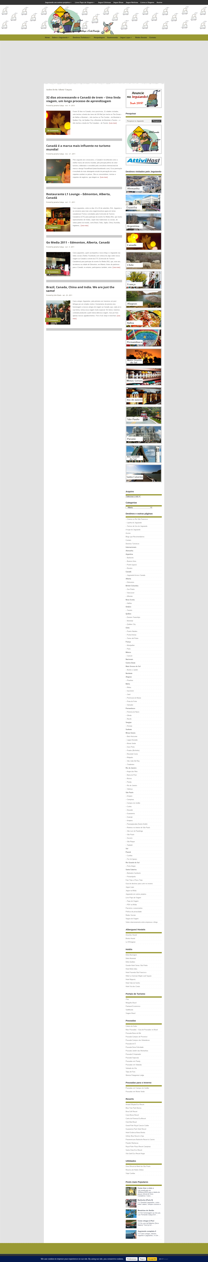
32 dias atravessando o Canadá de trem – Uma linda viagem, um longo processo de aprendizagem (83, 99)
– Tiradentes (130, 764)
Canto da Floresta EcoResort (136, 1118)
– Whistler (129, 596)
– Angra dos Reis (132, 771)
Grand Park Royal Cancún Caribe (137, 1125)
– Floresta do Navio (132, 712)
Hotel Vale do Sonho (133, 983)
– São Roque (130, 841)
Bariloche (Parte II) (145, 1200)
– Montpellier (130, 645)
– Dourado (129, 810)
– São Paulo (130, 834)
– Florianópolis (131, 877)
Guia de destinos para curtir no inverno (139, 884)
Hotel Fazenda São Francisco (136, 972)
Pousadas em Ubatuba (134, 1065)
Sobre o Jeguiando (60, 37)
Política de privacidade (134, 912)
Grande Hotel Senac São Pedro (137, 965)
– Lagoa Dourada (131, 740)
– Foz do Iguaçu (131, 859)
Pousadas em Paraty (133, 1061)
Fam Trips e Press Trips (134, 880)
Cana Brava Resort (132, 1115)
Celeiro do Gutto (131, 1026)
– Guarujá (129, 817)
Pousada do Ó (131, 1044)
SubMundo (129, 1010)
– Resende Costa (132, 754)
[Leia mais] (112, 123)
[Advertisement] (104, 59)
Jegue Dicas (118, 2)
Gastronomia (112, 37)
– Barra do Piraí (131, 775)
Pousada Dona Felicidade (134, 1047)
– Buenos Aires (131, 561)
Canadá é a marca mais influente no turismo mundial (78, 147)
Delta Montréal (131, 958)
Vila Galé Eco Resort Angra (135, 1153)
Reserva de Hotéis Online (134, 1170)
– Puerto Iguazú (131, 565)
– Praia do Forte (131, 701)
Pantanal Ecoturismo (133, 1006)
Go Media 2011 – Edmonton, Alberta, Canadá (78, 242)
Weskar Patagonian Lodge (135, 1075)
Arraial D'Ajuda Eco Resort (135, 1104)
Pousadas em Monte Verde (135, 1091)
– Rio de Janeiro (131, 785)
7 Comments (53, 320)
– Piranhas (129, 680)
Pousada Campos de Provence (136, 1037)
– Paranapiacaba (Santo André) (136, 824)
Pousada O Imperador (133, 1054)
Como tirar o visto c (146, 1188)
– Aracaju (129, 726)
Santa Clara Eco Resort (134, 1150)
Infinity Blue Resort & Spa (135, 1136)
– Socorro (129, 838)
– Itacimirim (130, 691)
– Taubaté (129, 845)
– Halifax (129, 603)
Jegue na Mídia (131, 891)
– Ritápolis (129, 757)
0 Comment (53, 227)
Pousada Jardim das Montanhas (137, 1051)
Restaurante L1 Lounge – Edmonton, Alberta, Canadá (78, 196)
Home (47, 37)
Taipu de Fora (130, 1072)
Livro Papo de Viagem (84, 2)
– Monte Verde (131, 743)
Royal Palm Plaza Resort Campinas (138, 1146)
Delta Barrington (131, 955)
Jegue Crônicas (104, 2)
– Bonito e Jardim (132, 670)
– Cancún (129, 656)
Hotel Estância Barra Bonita (135, 1132)
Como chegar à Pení (146, 1221)
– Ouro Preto (130, 747)
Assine (159, 2)
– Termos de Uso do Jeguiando (136, 526)
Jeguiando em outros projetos (58, 2)
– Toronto (129, 610)
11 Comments (52, 272)
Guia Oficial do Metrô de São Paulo (138, 1166)
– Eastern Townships (133, 617)
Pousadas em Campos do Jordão (137, 1088)
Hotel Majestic (131, 979)
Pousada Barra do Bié (133, 1033)
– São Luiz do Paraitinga (134, 831)
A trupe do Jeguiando (133, 530)
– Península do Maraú (133, 698)
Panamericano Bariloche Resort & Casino (140, 1139)
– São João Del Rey (133, 761)
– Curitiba (129, 855)
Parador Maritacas (132, 1143)
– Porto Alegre (131, 866)
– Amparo (129, 796)
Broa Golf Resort (131, 1111)
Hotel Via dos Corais (133, 986)
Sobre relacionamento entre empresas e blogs (142, 922)
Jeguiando (58, 19)
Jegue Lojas (126, 37)
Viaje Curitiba (130, 1173)
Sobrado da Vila (131, 1068)
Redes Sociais (141, 37)
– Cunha (128, 806)
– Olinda (128, 715)
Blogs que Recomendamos (135, 537)
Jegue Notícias (132, 2)
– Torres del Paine (132, 638)
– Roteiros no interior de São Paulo (138, 827)
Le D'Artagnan (130, 942)
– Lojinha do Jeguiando (134, 523)
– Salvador (129, 705)
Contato (152, 37)
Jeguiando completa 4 (147, 1231)
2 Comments (53, 179)
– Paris (128, 649)
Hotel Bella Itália (131, 969)
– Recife (128, 719)
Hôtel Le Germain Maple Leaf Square (138, 976)
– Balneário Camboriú (133, 873)
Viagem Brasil (130, 1013)
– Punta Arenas (131, 635)
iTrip (127, 999)
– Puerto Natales (131, 631)
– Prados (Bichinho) (132, 750)
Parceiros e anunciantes (134, 908)
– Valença (129, 789)
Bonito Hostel (130, 938)
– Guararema (130, 813)
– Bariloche (129, 558)
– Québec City (131, 624)
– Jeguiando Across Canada (135, 575)
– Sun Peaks (130, 589)
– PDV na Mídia (131, 905)
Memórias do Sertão (146, 1210)
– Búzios (129, 778)
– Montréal (129, 621)
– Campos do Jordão (133, 803)
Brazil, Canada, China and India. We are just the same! (80, 289)
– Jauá (128, 694)
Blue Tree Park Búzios (133, 1108)
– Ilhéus (128, 687)
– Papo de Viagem (132, 901)
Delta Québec (130, 962)
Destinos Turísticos (81, 37)
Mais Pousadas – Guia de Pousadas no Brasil (142, 1030)
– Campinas (130, 799)
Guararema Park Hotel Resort (136, 1129)
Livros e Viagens (147, 2)
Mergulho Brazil (131, 1003)
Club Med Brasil (131, 1122)
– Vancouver (130, 593)
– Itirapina (129, 820)
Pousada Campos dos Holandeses (138, 1040)
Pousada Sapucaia (132, 1058)
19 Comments (52, 130)
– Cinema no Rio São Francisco (137, 519)
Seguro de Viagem (132, 919)
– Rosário (129, 568)
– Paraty (129, 782)
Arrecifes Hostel (131, 935)
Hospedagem (99, 37)
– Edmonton (130, 582)
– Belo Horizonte (131, 736)
